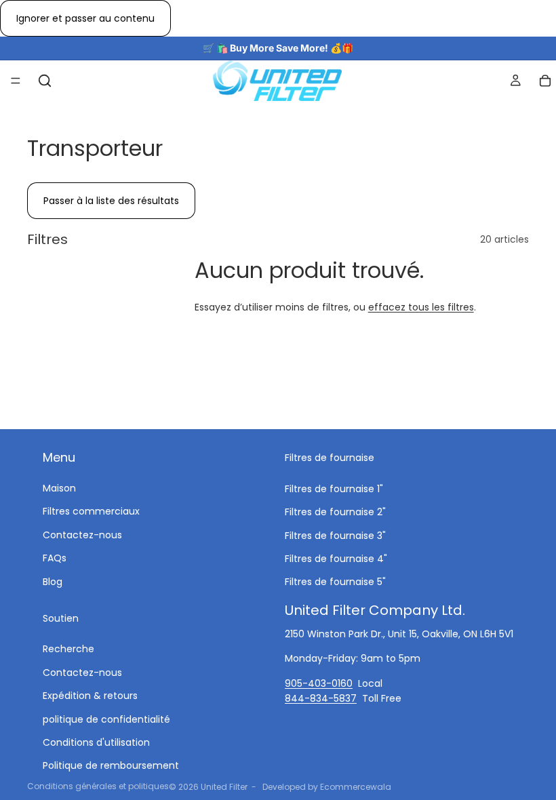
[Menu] (15, 81)
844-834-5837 (321, 698)
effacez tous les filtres (421, 307)
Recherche (68, 649)
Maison (59, 488)
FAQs (54, 558)
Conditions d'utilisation (96, 742)
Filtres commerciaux (91, 511)
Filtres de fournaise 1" (334, 489)
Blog (52, 581)
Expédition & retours (90, 695)
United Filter (224, 787)
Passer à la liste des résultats (111, 200)
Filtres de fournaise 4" (336, 558)
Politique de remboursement (111, 765)
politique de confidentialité (106, 719)
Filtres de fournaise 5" (335, 581)
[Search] (45, 81)
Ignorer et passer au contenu (85, 18)
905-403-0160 (319, 682)
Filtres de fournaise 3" (335, 535)
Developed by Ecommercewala (326, 787)
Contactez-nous (82, 535)
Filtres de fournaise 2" (335, 512)
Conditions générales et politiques (98, 786)
